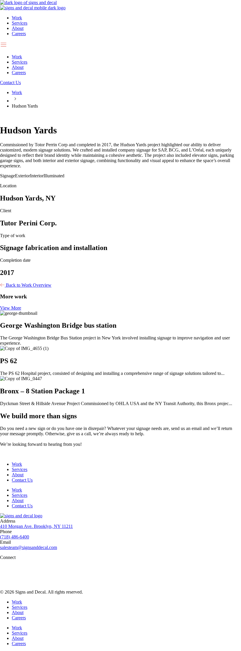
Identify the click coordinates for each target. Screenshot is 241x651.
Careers (19, 33)
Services (19, 23)
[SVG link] (120, 569)
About (18, 28)
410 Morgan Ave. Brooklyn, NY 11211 (36, 526)
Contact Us (22, 479)
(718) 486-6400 (14, 536)
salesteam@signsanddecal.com (28, 547)
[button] (120, 45)
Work (17, 17)
